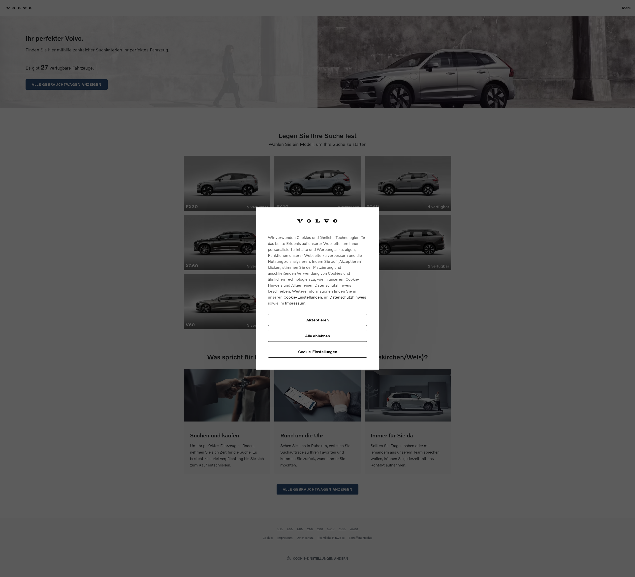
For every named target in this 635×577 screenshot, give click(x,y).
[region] (317, 288)
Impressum (295, 303)
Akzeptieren (317, 319)
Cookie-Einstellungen (303, 297)
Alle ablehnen (317, 335)
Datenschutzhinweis (347, 297)
